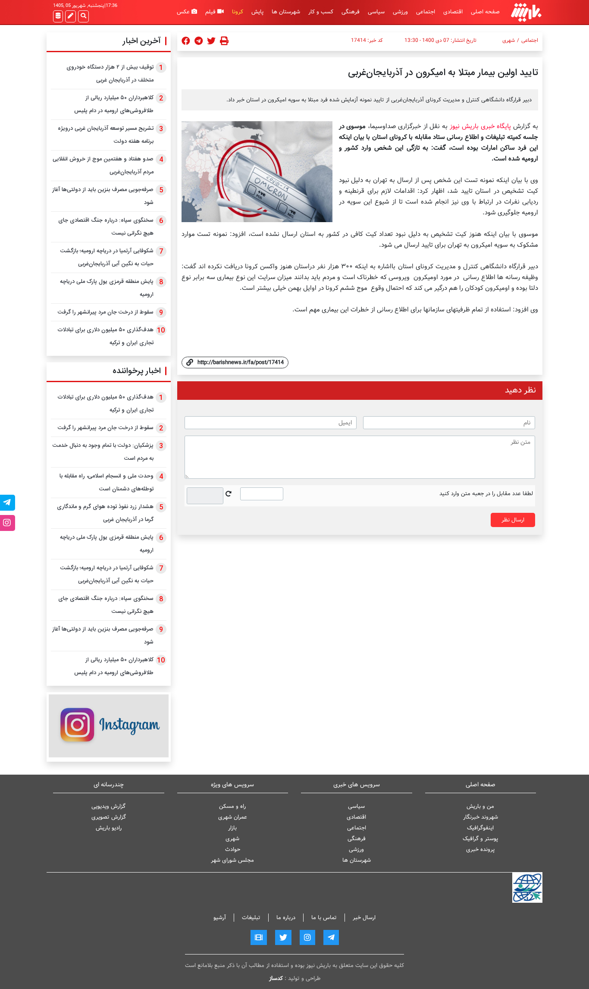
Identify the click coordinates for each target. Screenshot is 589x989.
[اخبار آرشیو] (58, 16)
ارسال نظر (512, 519)
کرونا (237, 11)
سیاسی (376, 11)
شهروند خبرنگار (480, 817)
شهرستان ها (286, 11)
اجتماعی (425, 11)
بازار (232, 827)
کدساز (276, 978)
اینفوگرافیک (480, 827)
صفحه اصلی (485, 11)
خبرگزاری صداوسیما (395, 126)
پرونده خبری (480, 849)
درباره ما (285, 917)
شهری (508, 40)
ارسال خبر (364, 917)
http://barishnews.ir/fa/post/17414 (240, 362)
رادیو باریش (109, 827)
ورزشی (400, 11)
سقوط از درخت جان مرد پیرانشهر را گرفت (106, 312)
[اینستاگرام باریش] (109, 725)
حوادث (232, 849)
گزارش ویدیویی (108, 806)
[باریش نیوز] (526, 12)
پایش (257, 11)
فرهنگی (350, 11)
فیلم (211, 11)
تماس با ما (324, 917)
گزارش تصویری (108, 817)
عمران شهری (232, 817)
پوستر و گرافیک (480, 838)
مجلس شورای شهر (232, 860)
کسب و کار (320, 11)
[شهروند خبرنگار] (70, 16)
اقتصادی (453, 11)
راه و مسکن (232, 806)
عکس (184, 11)
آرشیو (219, 917)
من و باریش (480, 806)
